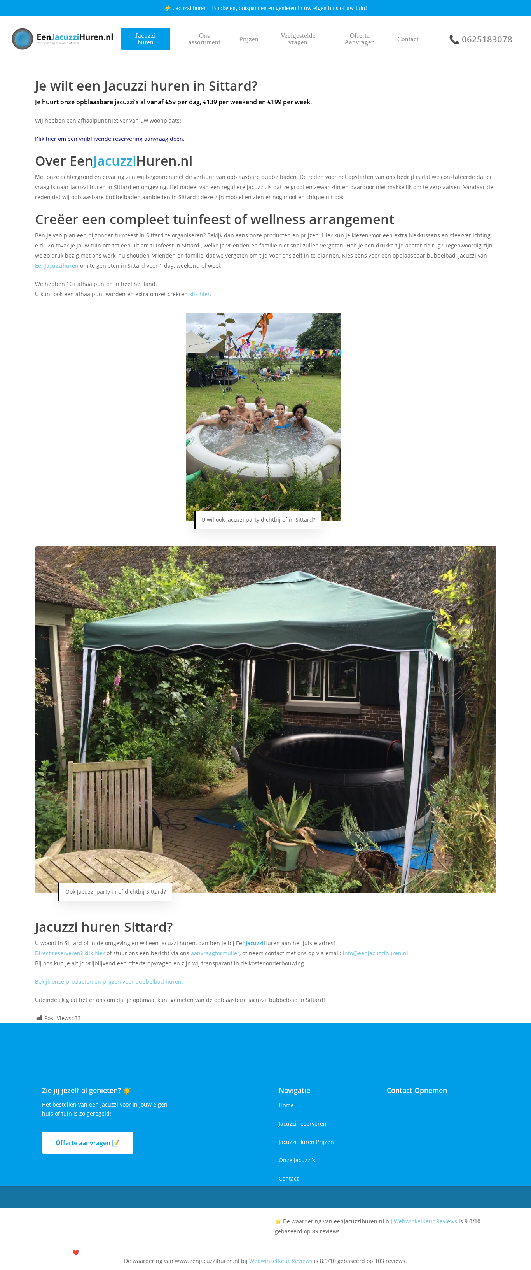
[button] (88, 1143)
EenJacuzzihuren (57, 265)
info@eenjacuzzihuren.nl (375, 953)
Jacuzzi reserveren (303, 1123)
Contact (289, 1178)
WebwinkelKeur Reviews (425, 1221)
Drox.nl (104, 1252)
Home (286, 1105)
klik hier (199, 294)
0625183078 (487, 39)
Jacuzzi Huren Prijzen (306, 1141)
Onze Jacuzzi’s (297, 1160)
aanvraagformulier (215, 953)
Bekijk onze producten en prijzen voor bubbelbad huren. (109, 981)
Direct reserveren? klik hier (70, 953)
